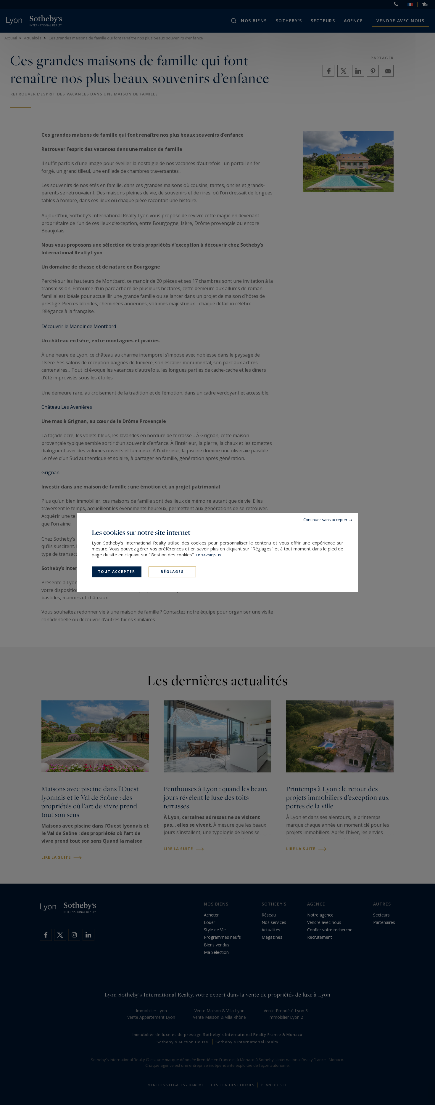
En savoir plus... (210, 555)
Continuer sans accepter (325, 519)
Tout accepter (116, 571)
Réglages (172, 571)
